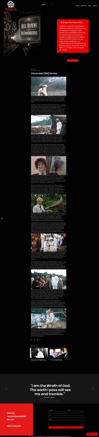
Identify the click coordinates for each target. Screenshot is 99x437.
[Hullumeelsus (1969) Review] (39, 353)
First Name (50, 410)
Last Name (69, 410)
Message (50, 419)
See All (65, 345)
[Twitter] (2, 218)
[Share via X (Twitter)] (34, 339)
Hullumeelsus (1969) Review (38, 360)
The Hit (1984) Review (56, 360)
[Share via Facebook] (31, 339)
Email (49, 414)
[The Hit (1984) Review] (58, 353)
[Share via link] (40, 339)
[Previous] (6, 389)
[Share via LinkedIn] (37, 339)
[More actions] (65, 69)
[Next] (92, 389)
